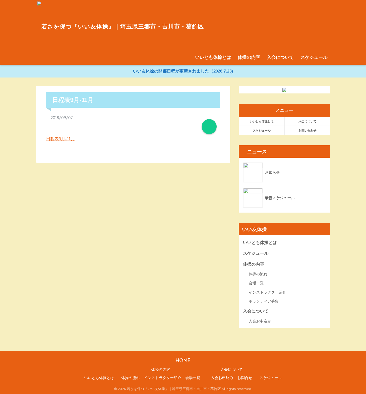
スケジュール (314, 57)
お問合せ (244, 378)
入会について (280, 57)
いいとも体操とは (213, 57)
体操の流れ (258, 274)
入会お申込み (260, 321)
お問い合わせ (307, 130)
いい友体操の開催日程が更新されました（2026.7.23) (183, 71)
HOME (183, 360)
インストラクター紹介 (267, 292)
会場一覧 (256, 283)
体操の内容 (249, 57)
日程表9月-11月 (60, 139)
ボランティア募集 (264, 301)
